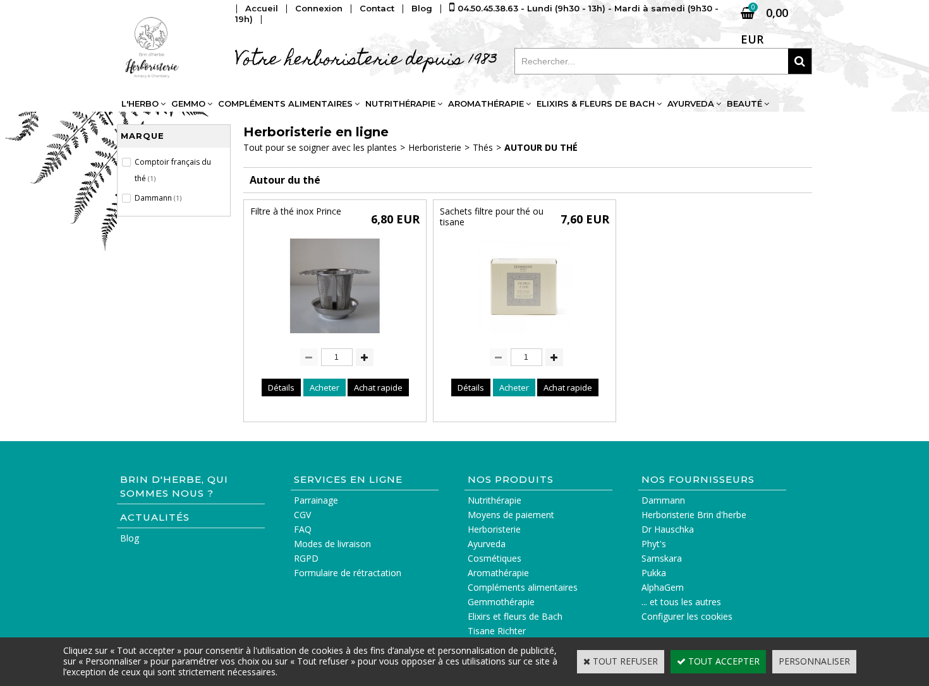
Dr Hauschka (667, 529)
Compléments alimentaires (285, 103)
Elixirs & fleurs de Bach (596, 103)
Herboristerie (434, 147)
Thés (483, 147)
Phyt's (653, 544)
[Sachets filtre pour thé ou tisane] (524, 336)
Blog (129, 538)
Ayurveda (690, 103)
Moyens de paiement (511, 515)
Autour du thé (541, 147)
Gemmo (188, 103)
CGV (302, 515)
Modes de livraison (332, 544)
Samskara (661, 558)
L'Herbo (140, 103)
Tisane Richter (497, 631)
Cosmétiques (494, 558)
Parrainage (316, 500)
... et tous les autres (681, 602)
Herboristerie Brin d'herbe (693, 515)
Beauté (744, 103)
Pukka (653, 573)
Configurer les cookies (686, 616)
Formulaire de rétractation (347, 573)
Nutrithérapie (400, 103)
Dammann (663, 500)
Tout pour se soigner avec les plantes (320, 147)
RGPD (306, 558)
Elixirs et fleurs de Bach (515, 616)
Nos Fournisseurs (698, 479)
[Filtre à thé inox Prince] (335, 336)
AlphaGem (662, 587)
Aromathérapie (486, 103)
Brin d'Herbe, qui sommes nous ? (174, 486)
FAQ (303, 529)
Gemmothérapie (501, 602)
